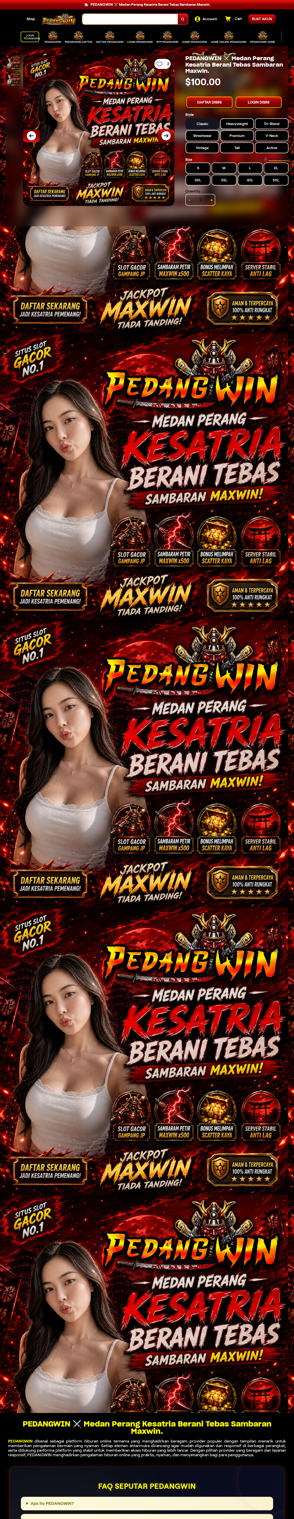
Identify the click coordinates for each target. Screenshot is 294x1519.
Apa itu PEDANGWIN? (52, 1503)
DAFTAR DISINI (209, 102)
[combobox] (130, 19)
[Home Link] (59, 19)
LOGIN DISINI (258, 102)
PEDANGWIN (20, 1441)
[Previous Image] (31, 135)
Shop (31, 19)
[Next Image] (166, 135)
